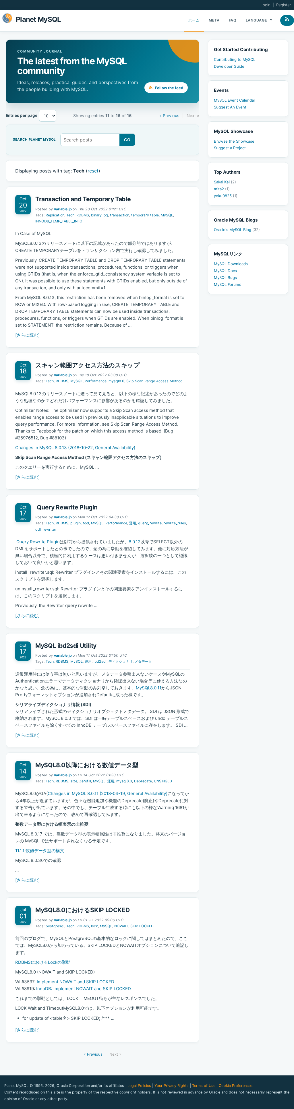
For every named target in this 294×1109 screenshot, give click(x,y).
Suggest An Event (230, 107)
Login (265, 5)
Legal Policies (139, 1085)
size (73, 781)
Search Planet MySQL (34, 139)
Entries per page (21, 115)
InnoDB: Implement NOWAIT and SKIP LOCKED (83, 988)
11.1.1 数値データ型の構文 (39, 850)
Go (127, 139)
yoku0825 (225, 195)
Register (283, 5)
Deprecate (143, 781)
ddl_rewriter (45, 529)
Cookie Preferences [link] (236, 1085)
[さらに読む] (27, 335)
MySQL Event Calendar (234, 100)
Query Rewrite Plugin (66, 507)
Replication (55, 215)
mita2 (222, 189)
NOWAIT (121, 926)
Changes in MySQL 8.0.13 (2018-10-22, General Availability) (75, 447)
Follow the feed (168, 88)
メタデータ (143, 661)
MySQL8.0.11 (148, 688)
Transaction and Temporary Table (83, 199)
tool (86, 523)
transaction (119, 215)
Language (257, 20)
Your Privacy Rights (171, 1085)
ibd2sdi (100, 661)
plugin (75, 523)
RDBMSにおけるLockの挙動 (42, 962)
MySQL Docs (225, 270)
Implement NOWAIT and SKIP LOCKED (75, 981)
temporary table (145, 215)
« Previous (169, 115)
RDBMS (82, 215)
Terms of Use (203, 1085)
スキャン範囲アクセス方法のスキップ (87, 365)
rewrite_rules (175, 523)
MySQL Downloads (231, 263)
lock (94, 926)
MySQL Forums (227, 284)
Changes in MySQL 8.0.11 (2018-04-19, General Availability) (107, 793)
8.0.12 (134, 541)
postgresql (55, 926)
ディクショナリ (121, 661)
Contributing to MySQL (234, 59)
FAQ (233, 20)
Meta (214, 20)
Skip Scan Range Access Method (154, 381)
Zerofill (85, 781)
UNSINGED (163, 781)
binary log (99, 215)
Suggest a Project (230, 148)
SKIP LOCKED (142, 926)
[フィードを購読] (287, 20)
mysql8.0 (116, 381)
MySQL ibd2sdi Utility (65, 645)
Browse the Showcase (234, 141)
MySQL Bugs (225, 277)
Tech (70, 215)
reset (93, 171)
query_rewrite (150, 523)
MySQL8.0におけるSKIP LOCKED (82, 910)
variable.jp (63, 209)
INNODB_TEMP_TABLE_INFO (58, 221)
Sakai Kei (225, 182)
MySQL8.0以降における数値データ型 (86, 765)
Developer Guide (229, 66)
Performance (96, 381)
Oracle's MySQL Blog (237, 229)
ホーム (193, 20)
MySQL (167, 215)
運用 (132, 523)
